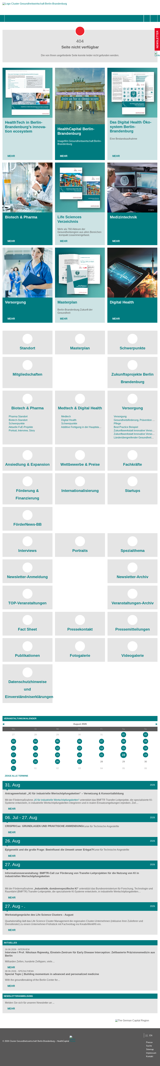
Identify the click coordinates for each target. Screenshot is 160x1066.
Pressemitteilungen (132, 629)
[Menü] (8, 18)
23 (145, 755)
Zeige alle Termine (16, 776)
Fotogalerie (80, 655)
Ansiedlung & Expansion (27, 464)
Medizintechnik (123, 217)
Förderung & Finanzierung (27, 494)
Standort (27, 348)
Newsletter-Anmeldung (27, 577)
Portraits (80, 550)
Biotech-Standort (17, 420)
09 (145, 741)
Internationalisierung (80, 491)
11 (35, 748)
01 (123, 734)
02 (145, 734)
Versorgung (15, 302)
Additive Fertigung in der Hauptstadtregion (84, 427)
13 (79, 748)
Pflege (117, 423)
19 (57, 755)
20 (79, 755)
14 (101, 748)
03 (13, 741)
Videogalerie (132, 655)
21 (101, 755)
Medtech (66, 416)
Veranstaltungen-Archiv (133, 603)
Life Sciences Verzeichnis (69, 219)
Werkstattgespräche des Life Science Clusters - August (39, 914)
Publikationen (27, 655)
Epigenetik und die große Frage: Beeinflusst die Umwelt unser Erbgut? (49, 849)
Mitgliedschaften (27, 374)
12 (57, 748)
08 (123, 741)
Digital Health (122, 302)
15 (123, 748)
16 (145, 748)
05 (57, 741)
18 (35, 755)
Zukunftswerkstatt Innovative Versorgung (136, 430)
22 (123, 754)
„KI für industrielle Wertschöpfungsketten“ (56, 800)
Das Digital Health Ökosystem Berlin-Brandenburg (130, 126)
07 (101, 741)
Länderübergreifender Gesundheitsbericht (136, 437)
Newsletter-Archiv (132, 577)
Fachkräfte (132, 464)
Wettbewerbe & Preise (80, 464)
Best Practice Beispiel (125, 427)
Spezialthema (133, 550)
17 (13, 755)
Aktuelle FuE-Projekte (20, 427)
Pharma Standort (18, 416)
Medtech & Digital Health (80, 408)
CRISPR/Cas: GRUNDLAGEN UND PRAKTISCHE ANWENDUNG (44, 826)
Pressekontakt (80, 629)
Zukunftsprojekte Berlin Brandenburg (132, 378)
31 (13, 768)
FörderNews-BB (27, 524)
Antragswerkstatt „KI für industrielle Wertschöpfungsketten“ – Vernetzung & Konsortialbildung (64, 793)
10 (13, 748)
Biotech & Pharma (21, 217)
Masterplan (67, 302)
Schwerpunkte (132, 348)
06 (79, 741)
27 (79, 761)
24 (13, 761)
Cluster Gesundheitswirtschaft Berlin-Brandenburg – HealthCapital (39, 1041)
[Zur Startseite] (34, 5)
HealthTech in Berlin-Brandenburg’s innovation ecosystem (25, 126)
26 (57, 761)
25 (35, 761)
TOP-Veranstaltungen (27, 603)
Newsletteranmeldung (18, 996)
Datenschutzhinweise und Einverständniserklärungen (27, 689)
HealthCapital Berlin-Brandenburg (76, 131)
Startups (132, 491)
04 (35, 741)
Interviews (27, 550)
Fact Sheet (27, 629)
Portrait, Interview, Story (21, 430)
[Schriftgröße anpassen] (154, 18)
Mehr (11, 156)
